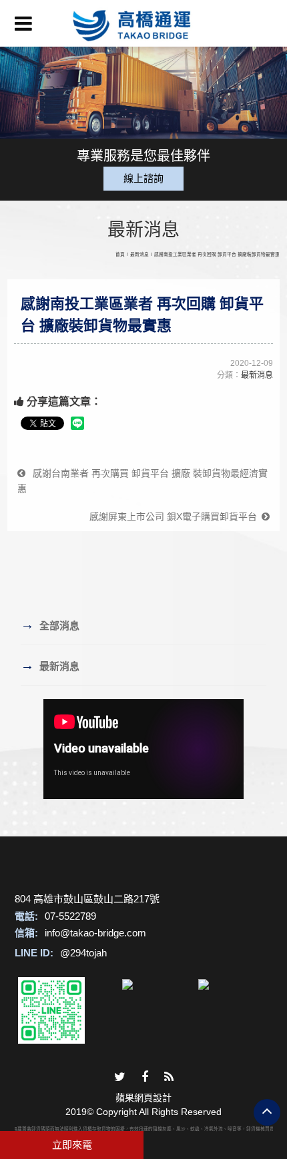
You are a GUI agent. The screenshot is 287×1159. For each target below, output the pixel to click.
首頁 (120, 254)
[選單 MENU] (23, 23)
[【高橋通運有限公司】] (143, 23)
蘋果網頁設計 (143, 1097)
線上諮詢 (143, 178)
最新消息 (139, 254)
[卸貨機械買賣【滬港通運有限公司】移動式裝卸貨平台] (143, 89)
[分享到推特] (119, 1077)
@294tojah (83, 952)
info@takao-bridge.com (95, 932)
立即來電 (72, 1144)
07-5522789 (70, 916)
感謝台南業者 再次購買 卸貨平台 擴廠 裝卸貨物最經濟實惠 (142, 481)
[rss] (169, 1077)
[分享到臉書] (144, 1077)
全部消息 (50, 624)
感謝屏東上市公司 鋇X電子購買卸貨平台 (175, 516)
